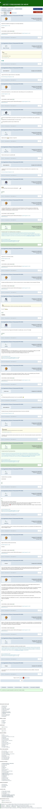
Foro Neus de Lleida (5, 757)
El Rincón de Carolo (5, 764)
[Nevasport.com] (3, 2)
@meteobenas (4, 34)
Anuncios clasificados (6, 714)
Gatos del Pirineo (5, 772)
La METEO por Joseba (6, 792)
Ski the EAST (4, 770)
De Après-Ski (4, 765)
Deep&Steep (4, 775)
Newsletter (4, 716)
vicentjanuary (6, 114)
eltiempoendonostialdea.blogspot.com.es (10, 241)
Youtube (3, 723)
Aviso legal (4, 707)
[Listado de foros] (37, 4)
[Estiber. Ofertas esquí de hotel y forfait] (24, 806)
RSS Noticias (4, 784)
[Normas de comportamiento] (38, 4)
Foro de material (5, 752)
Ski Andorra (4, 755)
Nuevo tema (38, 12)
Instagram (4, 722)
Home (3, 734)
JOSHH (6, 473)
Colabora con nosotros (6, 711)
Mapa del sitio (4, 705)
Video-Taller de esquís (6, 791)
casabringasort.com (6, 25)
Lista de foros (10, 8)
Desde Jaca (4, 767)
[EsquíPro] (4, 730)
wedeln (6, 134)
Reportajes (4, 737)
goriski (6, 425)
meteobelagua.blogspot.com (8, 76)
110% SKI (3, 768)
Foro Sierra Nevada (5, 758)
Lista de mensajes (18, 8)
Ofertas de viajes (5, 742)
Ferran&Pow (4, 776)
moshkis (6, 300)
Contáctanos (4, 710)
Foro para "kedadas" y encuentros (8, 753)
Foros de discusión (5, 739)
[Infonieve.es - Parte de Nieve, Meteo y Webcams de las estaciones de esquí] (14, 805)
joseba (6, 228)
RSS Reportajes (5, 785)
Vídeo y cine (4, 741)
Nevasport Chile (5, 746)
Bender (6, 183)
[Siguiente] (14, 13)
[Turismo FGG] (8, 806)
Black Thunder (6, 48)
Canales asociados (5, 738)
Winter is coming (5, 769)
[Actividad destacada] (36, 4)
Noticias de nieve (5, 735)
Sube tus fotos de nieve (6, 743)
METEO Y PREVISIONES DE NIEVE (15, 4)
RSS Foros (4, 787)
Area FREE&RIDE (5, 759)
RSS (22, 680)
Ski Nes (3, 766)
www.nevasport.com (5, 57)
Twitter (3, 721)
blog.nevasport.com (5, 715)
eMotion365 (4, 793)
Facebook (4, 720)
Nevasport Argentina (6, 747)
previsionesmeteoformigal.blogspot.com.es (10, 240)
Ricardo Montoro (5, 777)
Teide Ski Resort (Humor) (6, 780)
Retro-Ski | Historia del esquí (7, 771)
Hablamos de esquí (5, 774)
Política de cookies (5, 709)
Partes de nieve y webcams (7, 740)
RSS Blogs (4, 786)
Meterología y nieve (5, 756)
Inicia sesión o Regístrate (6, 10)
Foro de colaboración (6, 751)
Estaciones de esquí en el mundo (8, 736)
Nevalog (3, 745)
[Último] (16, 13)
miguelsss (6, 151)
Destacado (4, 8)
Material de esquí (5, 744)
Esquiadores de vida (5, 779)
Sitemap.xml (4, 706)
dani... (6, 20)
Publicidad (4, 713)
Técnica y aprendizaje (6, 754)
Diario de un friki (5, 778)
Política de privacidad (6, 708)
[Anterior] (7, 13)
